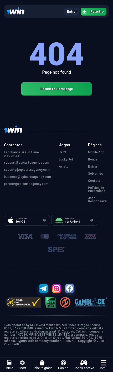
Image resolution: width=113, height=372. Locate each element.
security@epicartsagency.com (27, 170)
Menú (103, 368)
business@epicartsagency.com (27, 177)
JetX (62, 152)
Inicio (9, 368)
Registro (97, 11)
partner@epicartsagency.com (26, 184)
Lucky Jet (66, 159)
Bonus (92, 159)
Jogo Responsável (97, 200)
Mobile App (96, 152)
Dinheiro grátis (42, 368)
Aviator (64, 166)
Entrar (72, 11)
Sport (22, 368)
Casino (63, 368)
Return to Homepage (56, 89)
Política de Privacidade (96, 189)
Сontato (94, 180)
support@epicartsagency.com (26, 162)
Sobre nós (95, 173)
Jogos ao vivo (84, 368)
